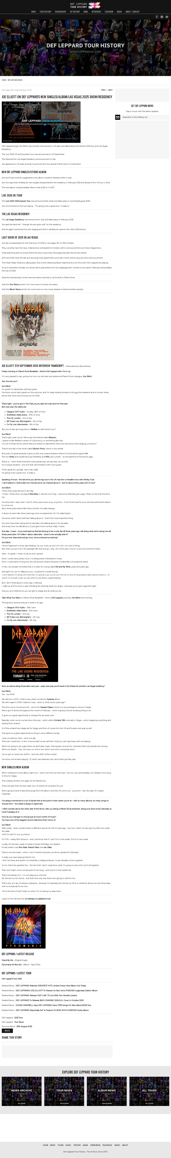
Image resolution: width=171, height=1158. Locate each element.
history (77, 1145)
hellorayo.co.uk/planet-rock (39, 899)
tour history (45, 11)
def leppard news (15, 80)
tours (61, 1145)
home (4, 80)
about (125, 1145)
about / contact (133, 11)
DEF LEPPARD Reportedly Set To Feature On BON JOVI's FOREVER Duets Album (52, 1010)
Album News (15, 289)
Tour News (14, 284)
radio (119, 11)
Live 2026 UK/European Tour (18, 201)
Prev (103, 90)
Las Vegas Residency (15, 219)
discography (60, 11)
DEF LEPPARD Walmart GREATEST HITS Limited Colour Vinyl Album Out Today (51, 986)
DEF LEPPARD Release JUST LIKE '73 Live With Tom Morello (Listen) (46, 995)
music (68, 1145)
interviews (96, 11)
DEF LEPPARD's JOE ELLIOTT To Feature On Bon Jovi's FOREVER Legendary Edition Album (57, 990)
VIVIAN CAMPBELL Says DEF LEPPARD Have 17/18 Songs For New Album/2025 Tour (53, 1005)
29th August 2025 (24, 1026)
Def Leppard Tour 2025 (12, 979)
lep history (75, 11)
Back (7, 1031)
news (33, 11)
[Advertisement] (57, 1051)
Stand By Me (7, 960)
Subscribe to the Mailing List (135, 117)
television (109, 11)
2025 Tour (18, 1018)
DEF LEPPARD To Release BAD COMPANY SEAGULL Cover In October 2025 (49, 1000)
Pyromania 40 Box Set (12, 964)
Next (110, 90)
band (86, 11)
